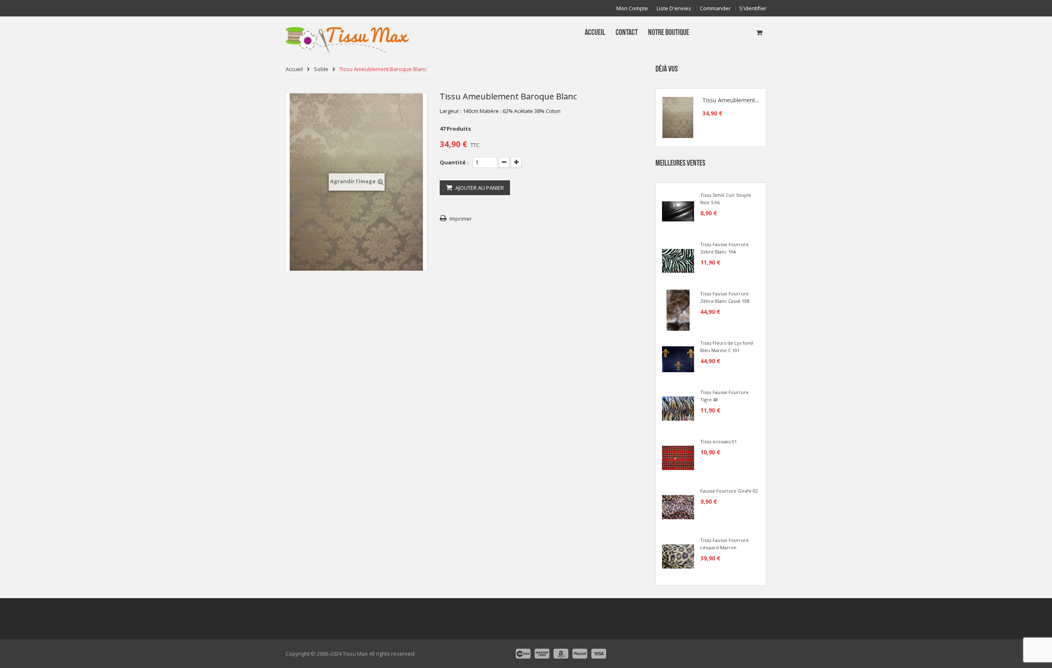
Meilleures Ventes (680, 163)
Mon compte (632, 8)
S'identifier (752, 8)
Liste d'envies (674, 8)
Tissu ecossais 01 (718, 441)
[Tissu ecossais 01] (678, 457)
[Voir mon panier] (759, 32)
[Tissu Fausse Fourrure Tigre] (678, 408)
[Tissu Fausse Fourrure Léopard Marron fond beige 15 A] (678, 556)
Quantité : (454, 162)
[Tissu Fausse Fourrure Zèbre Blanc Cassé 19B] (678, 309)
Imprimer (461, 218)
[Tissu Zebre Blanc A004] (678, 260)
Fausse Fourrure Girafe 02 (729, 491)
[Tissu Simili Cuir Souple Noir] (678, 210)
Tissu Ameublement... (730, 100)
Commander (715, 8)
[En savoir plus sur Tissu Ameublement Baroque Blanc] (678, 117)
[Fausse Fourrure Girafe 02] (678, 506)
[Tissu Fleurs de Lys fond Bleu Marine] (678, 358)
